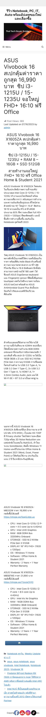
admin (7, 127)
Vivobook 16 (16, 669)
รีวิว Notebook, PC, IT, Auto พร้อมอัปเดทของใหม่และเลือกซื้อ (23, 14)
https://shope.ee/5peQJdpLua (19, 517)
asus (9, 661)
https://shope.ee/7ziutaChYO (18, 582)
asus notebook (21, 661)
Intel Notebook (21, 665)
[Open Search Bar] (42, 47)
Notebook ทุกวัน (15, 653)
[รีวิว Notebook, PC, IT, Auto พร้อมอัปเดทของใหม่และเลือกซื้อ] (23, 31)
